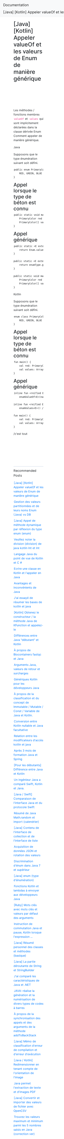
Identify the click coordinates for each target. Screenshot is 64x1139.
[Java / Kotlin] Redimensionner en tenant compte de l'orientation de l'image (26, 1068)
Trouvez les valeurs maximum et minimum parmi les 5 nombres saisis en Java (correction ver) (28, 1125)
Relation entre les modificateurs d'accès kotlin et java (28, 740)
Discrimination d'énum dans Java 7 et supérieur (27, 865)
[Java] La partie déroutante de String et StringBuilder (27, 966)
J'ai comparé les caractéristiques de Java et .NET (26, 980)
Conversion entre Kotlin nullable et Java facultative (28, 726)
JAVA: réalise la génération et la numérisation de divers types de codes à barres (28, 999)
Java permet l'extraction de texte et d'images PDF (27, 1088)
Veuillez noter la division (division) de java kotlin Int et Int (27, 544)
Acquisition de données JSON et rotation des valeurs (27, 851)
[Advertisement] (28, 97)
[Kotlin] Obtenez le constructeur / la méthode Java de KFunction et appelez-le (28, 621)
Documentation (16, 5)
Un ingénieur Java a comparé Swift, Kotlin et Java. (28, 784)
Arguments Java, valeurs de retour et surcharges (27, 669)
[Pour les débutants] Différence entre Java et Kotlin (28, 769)
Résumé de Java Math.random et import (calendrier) (26, 817)
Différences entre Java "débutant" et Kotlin (26, 640)
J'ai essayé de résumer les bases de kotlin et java (28, 602)
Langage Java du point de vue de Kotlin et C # (28, 558)
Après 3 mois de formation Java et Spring (26, 755)
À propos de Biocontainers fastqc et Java (27, 654)
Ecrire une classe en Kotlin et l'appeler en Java (27, 573)
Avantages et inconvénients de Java (25, 587)
